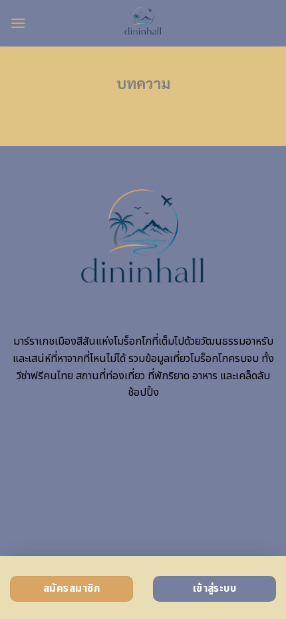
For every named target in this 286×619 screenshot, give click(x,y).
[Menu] (18, 23)
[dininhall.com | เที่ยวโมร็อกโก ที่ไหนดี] (143, 23)
